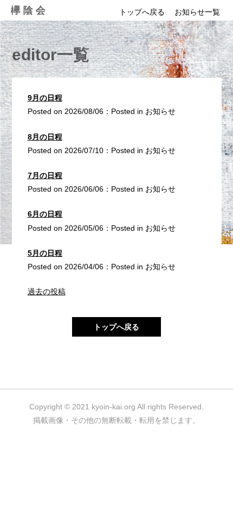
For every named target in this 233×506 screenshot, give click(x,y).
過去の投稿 (47, 291)
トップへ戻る (142, 12)
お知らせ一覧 (197, 12)
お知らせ (160, 111)
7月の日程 (45, 175)
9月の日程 (45, 97)
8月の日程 (45, 136)
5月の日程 (45, 253)
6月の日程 (45, 214)
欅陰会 (29, 10)
